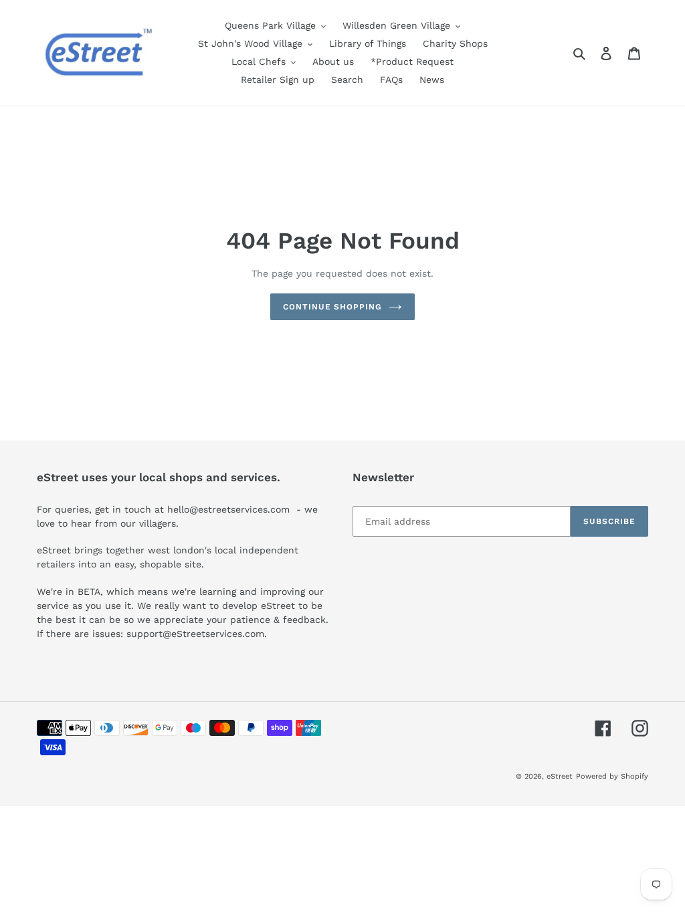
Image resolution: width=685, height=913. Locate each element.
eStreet (560, 776)
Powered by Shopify (612, 776)
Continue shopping (332, 306)
